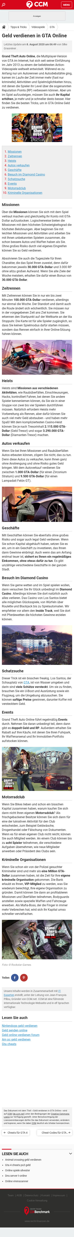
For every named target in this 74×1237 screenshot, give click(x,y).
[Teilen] (15, 977)
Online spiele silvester (17, 1170)
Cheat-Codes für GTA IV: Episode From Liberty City (54, 1133)
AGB (19, 1195)
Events (12, 183)
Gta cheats (9, 1044)
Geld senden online (14, 1030)
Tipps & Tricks (18, 27)
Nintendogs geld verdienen (19, 1026)
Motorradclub (17, 188)
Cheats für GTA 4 (18, 1132)
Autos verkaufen (19, 165)
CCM (9, 1114)
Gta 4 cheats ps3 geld (18, 1165)
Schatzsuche (16, 179)
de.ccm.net (18, 1114)
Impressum (59, 1195)
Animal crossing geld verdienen (23, 1159)
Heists (12, 161)
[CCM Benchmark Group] (37, 1211)
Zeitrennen (15, 156)
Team (11, 1195)
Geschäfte (14, 170)
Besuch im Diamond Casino (26, 174)
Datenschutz (32, 1195)
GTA (52, 27)
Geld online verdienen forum (20, 1035)
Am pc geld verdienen (16, 1039)
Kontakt (45, 1195)
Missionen (15, 151)
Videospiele (38, 27)
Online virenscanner (16, 1181)
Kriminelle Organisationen (25, 193)
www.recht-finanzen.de (37, 1221)
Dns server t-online (16, 1175)
